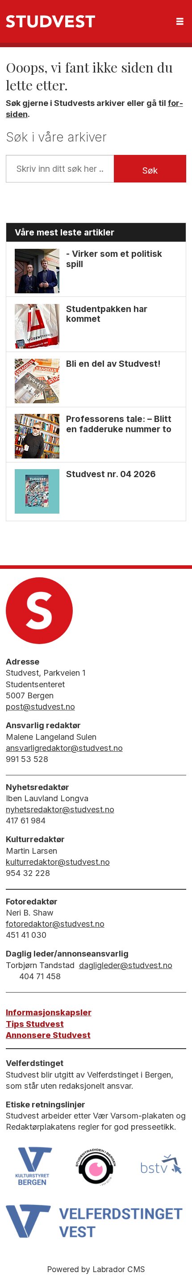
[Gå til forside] (50, 21)
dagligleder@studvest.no (125, 965)
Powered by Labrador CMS (96, 1269)
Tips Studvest (35, 1024)
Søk (150, 170)
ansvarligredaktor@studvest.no (64, 748)
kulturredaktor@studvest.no (58, 862)
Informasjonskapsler (49, 1012)
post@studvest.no (40, 706)
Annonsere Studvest (48, 1035)
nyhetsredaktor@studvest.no (60, 809)
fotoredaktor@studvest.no (55, 923)
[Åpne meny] (180, 21)
